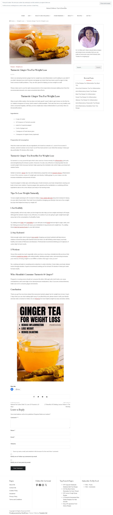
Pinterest (37, 298)
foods (48, 222)
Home (23, 15)
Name (13, 430)
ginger (23, 173)
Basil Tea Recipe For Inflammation (85, 94)
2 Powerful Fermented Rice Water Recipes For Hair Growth (71, 499)
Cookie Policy (35, 5)
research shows (57, 173)
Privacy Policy (13, 496)
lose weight (35, 237)
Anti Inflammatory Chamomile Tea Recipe (88, 103)
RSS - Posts (88, 485)
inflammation (59, 160)
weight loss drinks (22, 256)
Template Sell (43, 513)
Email (13, 437)
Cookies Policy (13, 490)
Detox (88, 15)
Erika (13, 74)
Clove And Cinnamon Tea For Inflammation (88, 88)
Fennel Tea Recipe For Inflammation (86, 97)
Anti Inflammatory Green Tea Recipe (86, 91)
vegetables (29, 222)
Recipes (79, 15)
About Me (12, 485)
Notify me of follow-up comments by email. (24, 456)
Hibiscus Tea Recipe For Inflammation (86, 100)
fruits (22, 222)
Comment (14, 417)
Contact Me (12, 487)
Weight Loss (19, 67)
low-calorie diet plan (47, 198)
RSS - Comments (90, 487)
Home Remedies (58, 15)
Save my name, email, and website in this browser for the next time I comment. (35, 451)
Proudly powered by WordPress (18, 513)
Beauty (70, 15)
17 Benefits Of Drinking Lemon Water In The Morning (57, 405)
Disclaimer (12, 493)
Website (13, 444)
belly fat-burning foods (21, 227)
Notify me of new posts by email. (21, 462)
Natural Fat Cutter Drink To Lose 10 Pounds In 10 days (25, 405)
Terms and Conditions (15, 499)
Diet (29, 15)
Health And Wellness (42, 15)
